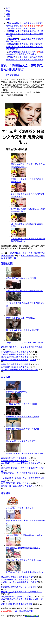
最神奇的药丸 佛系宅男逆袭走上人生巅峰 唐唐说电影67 (28, 210)
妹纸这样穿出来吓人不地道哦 (13, 458)
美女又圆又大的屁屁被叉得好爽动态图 (22, 429)
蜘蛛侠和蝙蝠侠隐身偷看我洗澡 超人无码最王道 (22, 599)
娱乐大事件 (15, 60)
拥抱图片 (29, 39)
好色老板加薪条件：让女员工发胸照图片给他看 (21, 347)
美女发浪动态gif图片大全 (17, 392)
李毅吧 (30, 47)
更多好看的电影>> (14, 75)
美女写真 (5, 377)
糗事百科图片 (16, 34)
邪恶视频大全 (19, 65)
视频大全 (12, 57)
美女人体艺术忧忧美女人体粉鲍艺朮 (21, 441)
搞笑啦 (13, 26)
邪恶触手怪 (31, 54)
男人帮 (23, 44)
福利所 (28, 44)
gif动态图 (26, 23)
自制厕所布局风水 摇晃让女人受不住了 (18, 596)
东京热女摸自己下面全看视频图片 (15, 352)
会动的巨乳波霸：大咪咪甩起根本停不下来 (24, 453)
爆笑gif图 (31, 31)
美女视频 (39, 60)
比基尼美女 (11, 28)
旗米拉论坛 (36, 44)
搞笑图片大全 (14, 31)
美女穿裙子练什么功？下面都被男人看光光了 (20, 463)
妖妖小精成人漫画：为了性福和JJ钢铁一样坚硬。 (25, 521)
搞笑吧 (24, 31)
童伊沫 (19, 26)
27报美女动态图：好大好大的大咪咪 (21, 404)
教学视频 (23, 60)
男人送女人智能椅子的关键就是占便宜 (17, 577)
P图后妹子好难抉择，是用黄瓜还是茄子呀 (19, 473)
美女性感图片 (14, 23)
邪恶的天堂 (22, 47)
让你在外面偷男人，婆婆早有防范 (15, 579)
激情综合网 (34, 23)
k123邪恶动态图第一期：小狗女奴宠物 (22, 416)
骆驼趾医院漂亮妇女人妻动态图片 (15, 357)
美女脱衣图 (30, 28)
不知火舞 (31, 52)
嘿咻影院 (14, 47)
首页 (8, 8)
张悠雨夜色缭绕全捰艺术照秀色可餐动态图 (19, 370)
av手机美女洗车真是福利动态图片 (15, 364)
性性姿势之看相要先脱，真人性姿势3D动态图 (25, 304)
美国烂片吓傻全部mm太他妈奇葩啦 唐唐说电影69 (27, 180)
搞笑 (8, 16)
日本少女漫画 (14, 52)
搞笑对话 (37, 34)
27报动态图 (38, 47)
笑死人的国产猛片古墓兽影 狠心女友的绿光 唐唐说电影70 (28, 165)
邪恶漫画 (5, 493)
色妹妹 (23, 39)
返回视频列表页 (14, 69)
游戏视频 (31, 60)
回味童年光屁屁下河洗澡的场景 (14, 354)
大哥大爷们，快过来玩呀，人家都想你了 (18, 486)
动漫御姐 (11, 54)
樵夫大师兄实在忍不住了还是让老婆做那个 (19, 587)
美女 (8, 19)
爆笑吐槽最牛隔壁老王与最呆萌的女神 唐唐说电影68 (27, 195)
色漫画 (24, 52)
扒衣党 (36, 39)
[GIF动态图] (6, 2)
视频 (8, 11)
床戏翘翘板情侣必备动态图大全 (14, 367)
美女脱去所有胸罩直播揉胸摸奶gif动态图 (18, 360)
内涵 (8, 14)
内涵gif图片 (13, 39)
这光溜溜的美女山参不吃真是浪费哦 (17, 604)
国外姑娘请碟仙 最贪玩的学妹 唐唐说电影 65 (27, 225)
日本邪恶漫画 (20, 54)
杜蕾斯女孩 (21, 28)
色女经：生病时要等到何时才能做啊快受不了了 (21, 592)
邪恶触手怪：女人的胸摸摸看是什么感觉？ (19, 582)
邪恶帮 (9, 49)
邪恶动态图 (13, 44)
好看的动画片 (33, 57)
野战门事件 (15, 41)
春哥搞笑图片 (27, 34)
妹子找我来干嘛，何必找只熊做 (14, 483)
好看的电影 (22, 57)
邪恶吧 (15, 49)
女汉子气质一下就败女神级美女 (14, 461)
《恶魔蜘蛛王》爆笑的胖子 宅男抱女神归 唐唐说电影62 (28, 240)
